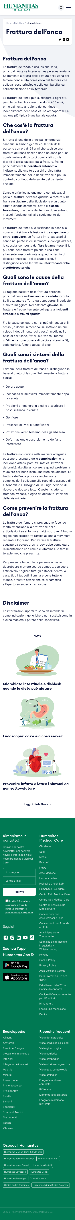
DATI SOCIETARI (46, 1212)
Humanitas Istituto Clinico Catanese (51, 1185)
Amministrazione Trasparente (49, 934)
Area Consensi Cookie (52, 970)
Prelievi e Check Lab (51, 883)
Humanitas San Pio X (48, 1158)
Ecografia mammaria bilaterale (51, 1101)
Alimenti (7, 1037)
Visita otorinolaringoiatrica (54, 1064)
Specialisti (9, 1106)
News (42, 867)
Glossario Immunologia (16, 1053)
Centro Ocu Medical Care (54, 899)
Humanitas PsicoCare (52, 888)
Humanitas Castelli (42, 1165)
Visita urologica (48, 1074)
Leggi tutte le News (36, 804)
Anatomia (8, 1042)
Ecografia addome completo (50, 1082)
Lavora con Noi (48, 878)
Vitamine (8, 1128)
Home (9, 23)
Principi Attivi (10, 1090)
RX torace (45, 1089)
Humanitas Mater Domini (16, 1165)
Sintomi (7, 1101)
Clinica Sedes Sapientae (16, 1185)
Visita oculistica (48, 1053)
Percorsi (44, 862)
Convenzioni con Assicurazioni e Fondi (51, 915)
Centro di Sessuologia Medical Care (52, 906)
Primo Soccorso (12, 1085)
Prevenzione (10, 1080)
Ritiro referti (46, 1003)
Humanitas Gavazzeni (15, 1171)
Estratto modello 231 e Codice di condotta (52, 987)
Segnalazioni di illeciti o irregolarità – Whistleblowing (53, 945)
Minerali (7, 1074)
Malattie (18, 23)
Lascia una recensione (52, 1008)
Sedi (42, 851)
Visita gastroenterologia (53, 1069)
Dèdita (43, 1014)
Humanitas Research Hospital (19, 1158)
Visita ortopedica (49, 1058)
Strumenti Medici (13, 1112)
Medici (43, 856)
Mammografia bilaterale (53, 1094)
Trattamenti (10, 1117)
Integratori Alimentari (15, 1064)
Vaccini (7, 1122)
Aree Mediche (47, 872)
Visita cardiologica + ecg (54, 1042)
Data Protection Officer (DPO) (53, 977)
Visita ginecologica (50, 1048)
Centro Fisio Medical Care (54, 894)
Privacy (43, 954)
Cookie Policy (47, 960)
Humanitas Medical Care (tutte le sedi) (23, 1152)
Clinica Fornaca (38, 1178)
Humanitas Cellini (39, 1171)
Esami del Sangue (13, 1048)
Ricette (7, 1096)
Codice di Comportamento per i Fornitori (55, 996)
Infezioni (8, 1058)
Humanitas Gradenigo (15, 1178)
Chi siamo (45, 846)
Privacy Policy (47, 965)
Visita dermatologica (51, 1037)
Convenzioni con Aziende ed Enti (54, 925)
